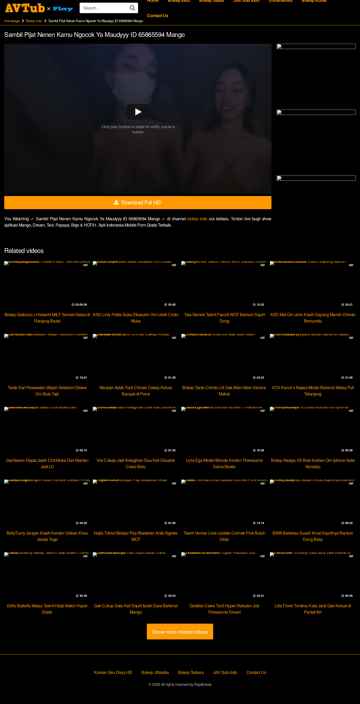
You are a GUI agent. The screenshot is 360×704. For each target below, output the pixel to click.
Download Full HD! (141, 202)
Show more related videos (180, 631)
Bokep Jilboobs (155, 672)
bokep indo (198, 219)
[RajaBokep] (39, 8)
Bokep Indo (34, 20)
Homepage (12, 20)
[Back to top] (345, 687)
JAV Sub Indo (225, 672)
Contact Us (157, 15)
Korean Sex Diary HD (113, 672)
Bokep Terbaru (191, 672)
